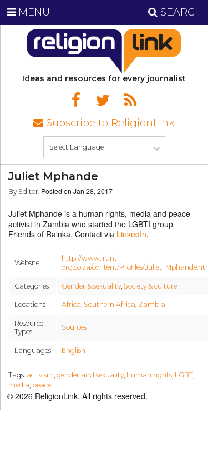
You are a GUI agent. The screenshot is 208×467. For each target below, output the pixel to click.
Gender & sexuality (91, 286)
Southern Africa (109, 304)
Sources (74, 327)
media (18, 385)
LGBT (184, 375)
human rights (149, 375)
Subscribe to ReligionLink (109, 123)
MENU (33, 12)
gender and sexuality (90, 375)
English (73, 350)
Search (180, 12)
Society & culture (150, 286)
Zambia (151, 304)
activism (40, 375)
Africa (71, 304)
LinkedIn (131, 234)
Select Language (76, 147)
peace (41, 385)
